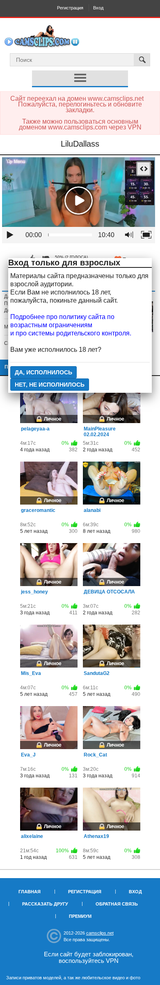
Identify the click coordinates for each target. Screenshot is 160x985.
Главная (29, 891)
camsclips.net (100, 933)
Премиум (80, 916)
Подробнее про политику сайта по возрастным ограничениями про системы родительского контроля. (70, 325)
